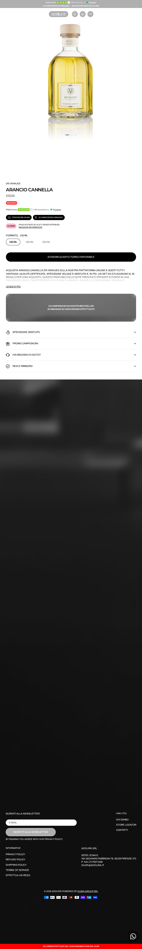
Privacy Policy (15, 854)
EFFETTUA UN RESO (18, 875)
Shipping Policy (16, 865)
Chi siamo (122, 819)
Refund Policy (15, 859)
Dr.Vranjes (51, 270)
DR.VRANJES (13, 183)
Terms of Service (17, 870)
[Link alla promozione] (71, 2)
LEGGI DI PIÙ (13, 286)
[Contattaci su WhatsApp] (133, 936)
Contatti (122, 830)
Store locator (126, 825)
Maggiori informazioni (30, 227)
